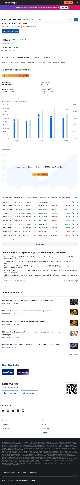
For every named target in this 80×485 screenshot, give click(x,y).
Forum (55, 57)
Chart (13, 57)
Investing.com (6, 303)
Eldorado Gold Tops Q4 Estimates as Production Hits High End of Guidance (30, 344)
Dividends (56, 62)
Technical (46, 57)
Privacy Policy (22, 472)
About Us (4, 421)
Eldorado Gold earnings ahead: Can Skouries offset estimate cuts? (27, 300)
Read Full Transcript (71, 281)
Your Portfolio (46, 429)
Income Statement (20, 62)
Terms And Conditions (8, 472)
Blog (43, 421)
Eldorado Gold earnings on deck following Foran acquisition (25, 321)
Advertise (5, 425)
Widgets (44, 432)
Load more (40, 244)
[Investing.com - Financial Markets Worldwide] (11, 3)
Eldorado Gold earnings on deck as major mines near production (27, 311)
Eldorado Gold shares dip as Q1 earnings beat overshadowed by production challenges (31, 333)
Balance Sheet (32, 62)
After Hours (7, 50)
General (5, 57)
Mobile (44, 425)
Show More (74, 354)
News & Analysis (24, 57)
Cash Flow (42, 62)
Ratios (49, 62)
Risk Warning (33, 472)
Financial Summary (7, 62)
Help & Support (6, 429)
